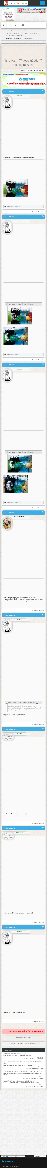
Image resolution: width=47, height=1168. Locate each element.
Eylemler (24, 25)
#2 (43, 216)
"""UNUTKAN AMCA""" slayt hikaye (14, 1054)
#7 (43, 827)
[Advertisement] (31, 18)
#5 (43, 615)
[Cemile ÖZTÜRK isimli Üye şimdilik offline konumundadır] (7, 522)
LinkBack (23, 70)
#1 (43, 91)
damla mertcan (11, 206)
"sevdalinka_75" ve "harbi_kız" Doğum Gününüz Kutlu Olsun (22, 1071)
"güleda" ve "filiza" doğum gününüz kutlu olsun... (18, 1081)
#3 (43, 364)
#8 (43, 927)
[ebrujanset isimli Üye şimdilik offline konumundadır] (8, 836)
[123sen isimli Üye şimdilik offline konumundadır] (8, 737)
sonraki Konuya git (31, 1043)
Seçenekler (31, 70)
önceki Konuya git (17, 1043)
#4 (43, 512)
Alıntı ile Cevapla (38, 212)
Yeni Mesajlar (9, 25)
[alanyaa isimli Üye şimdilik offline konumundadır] (7, 101)
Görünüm (39, 70)
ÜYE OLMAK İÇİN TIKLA (23, 1037)
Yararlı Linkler (16, 25)
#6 (43, 728)
